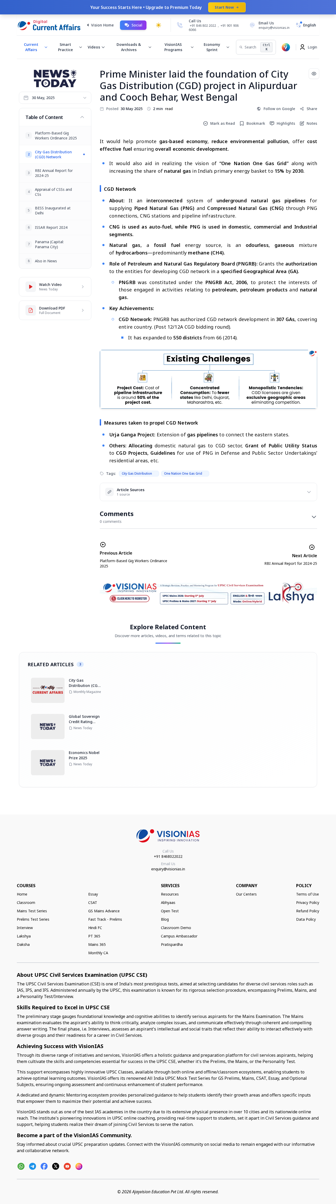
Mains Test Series (32, 910)
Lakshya (24, 936)
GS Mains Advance (104, 910)
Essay (93, 894)
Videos (94, 47)
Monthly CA (98, 952)
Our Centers (246, 894)
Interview (25, 927)
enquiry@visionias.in (168, 868)
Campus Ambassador (179, 936)
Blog (165, 919)
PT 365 (94, 936)
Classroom (26, 902)
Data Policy (306, 919)
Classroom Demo (176, 927)
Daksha (23, 944)
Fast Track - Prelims (105, 919)
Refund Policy (307, 910)
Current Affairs (31, 47)
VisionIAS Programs (173, 47)
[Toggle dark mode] (158, 25)
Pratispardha (172, 944)
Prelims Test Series (33, 919)
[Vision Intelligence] (286, 47)
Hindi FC (95, 927)
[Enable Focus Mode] (314, 73)
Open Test (170, 910)
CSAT (92, 902)
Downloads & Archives (129, 47)
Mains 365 (97, 944)
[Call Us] (180, 25)
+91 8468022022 (168, 856)
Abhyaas (168, 902)
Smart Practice (65, 47)
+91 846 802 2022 (203, 26)
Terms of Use (307, 894)
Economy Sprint (212, 47)
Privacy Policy (307, 902)
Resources (170, 894)
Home (22, 894)
